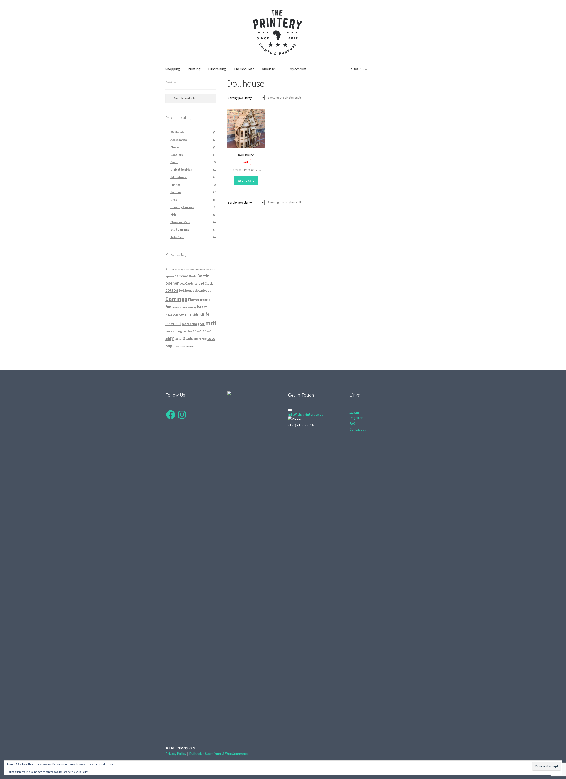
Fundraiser (178, 307)
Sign (169, 338)
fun (168, 307)
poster (187, 331)
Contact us (358, 429)
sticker (178, 339)
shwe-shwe (202, 331)
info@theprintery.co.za (305, 414)
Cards (189, 283)
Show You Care (180, 222)
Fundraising (217, 69)
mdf (210, 323)
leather (187, 324)
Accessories (178, 140)
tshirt (183, 346)
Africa (169, 269)
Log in (354, 412)
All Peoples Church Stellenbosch (191, 269)
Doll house (186, 291)
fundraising (190, 307)
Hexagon (171, 314)
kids (195, 314)
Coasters (176, 155)
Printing (194, 69)
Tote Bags (177, 237)
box (182, 283)
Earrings (176, 299)
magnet (199, 324)
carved (199, 283)
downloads (203, 291)
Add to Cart (246, 180)
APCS (212, 269)
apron (169, 276)
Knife (204, 314)
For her (175, 185)
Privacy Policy (175, 753)
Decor (174, 162)
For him (175, 192)
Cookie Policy (81, 771)
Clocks (175, 147)
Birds (193, 276)
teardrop (200, 339)
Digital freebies (181, 170)
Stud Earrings (179, 230)
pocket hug (173, 331)
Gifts (173, 200)
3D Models (177, 132)
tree (176, 346)
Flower (193, 299)
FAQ (353, 423)
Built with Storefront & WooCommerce (219, 753)
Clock (209, 283)
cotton (171, 290)
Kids (173, 214)
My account (298, 69)
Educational (178, 177)
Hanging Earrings (182, 207)
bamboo (181, 276)
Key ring (185, 314)
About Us (269, 69)
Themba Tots (244, 69)
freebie (205, 300)
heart (202, 307)
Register (356, 417)
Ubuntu (190, 346)
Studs (188, 338)
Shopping (172, 69)
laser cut (173, 323)
